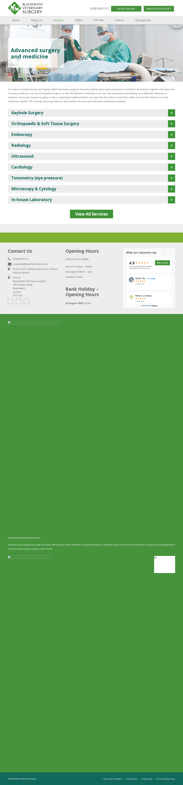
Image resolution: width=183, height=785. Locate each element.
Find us (119, 20)
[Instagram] (18, 301)
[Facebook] (10, 301)
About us (36, 20)
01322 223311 (20, 269)
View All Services (91, 214)
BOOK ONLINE (126, 8)
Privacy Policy (131, 779)
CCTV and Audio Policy (165, 779)
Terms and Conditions (112, 779)
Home (15, 20)
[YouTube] (26, 301)
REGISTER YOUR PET (158, 8)
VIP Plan (99, 20)
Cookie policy (146, 779)
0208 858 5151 (20, 259)
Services (58, 20)
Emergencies (143, 20)
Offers (78, 20)
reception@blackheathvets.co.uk (30, 264)
